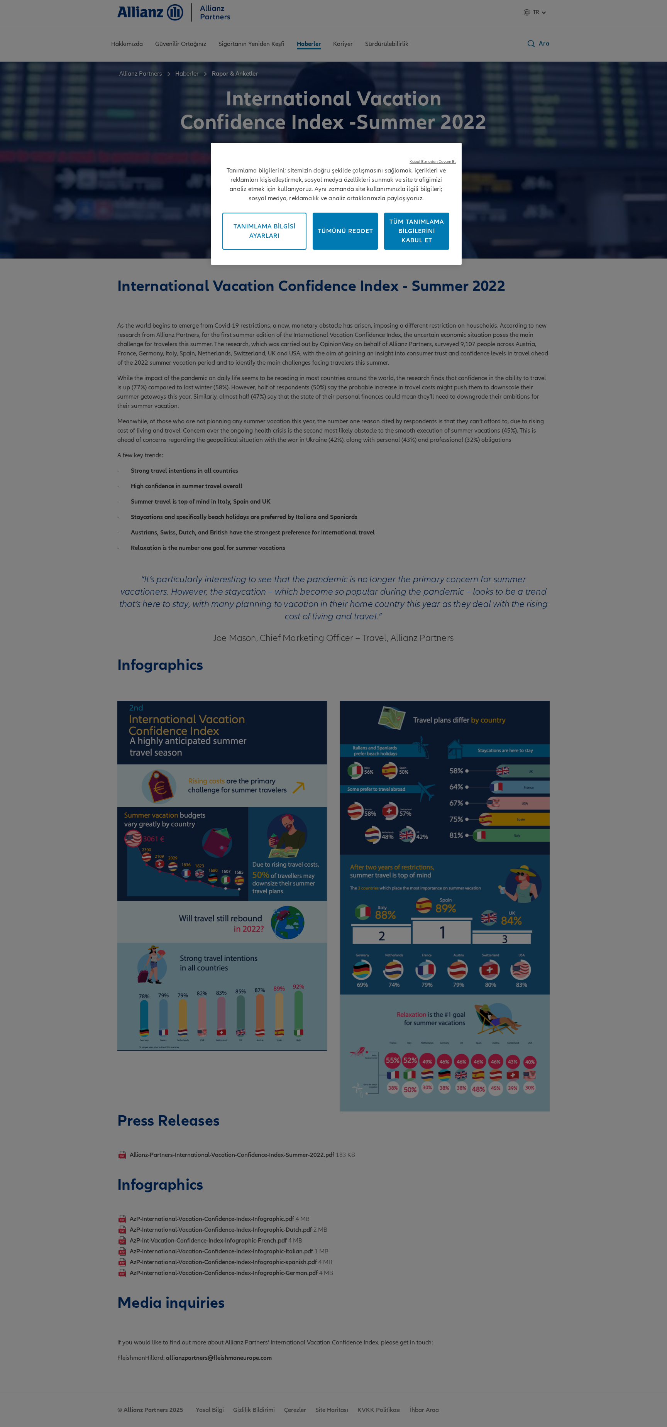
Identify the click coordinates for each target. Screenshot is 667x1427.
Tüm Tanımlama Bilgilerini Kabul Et (416, 231)
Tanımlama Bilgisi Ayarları (265, 231)
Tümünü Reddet (345, 231)
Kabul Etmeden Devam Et (433, 161)
